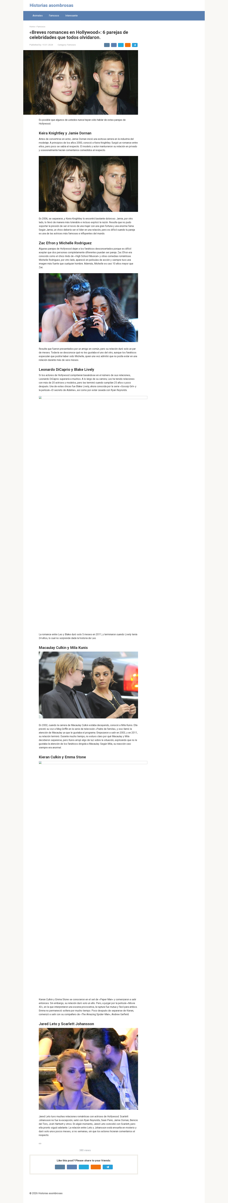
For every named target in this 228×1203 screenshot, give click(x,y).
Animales (38, 15)
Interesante (71, 15)
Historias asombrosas (51, 5)
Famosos (54, 15)
